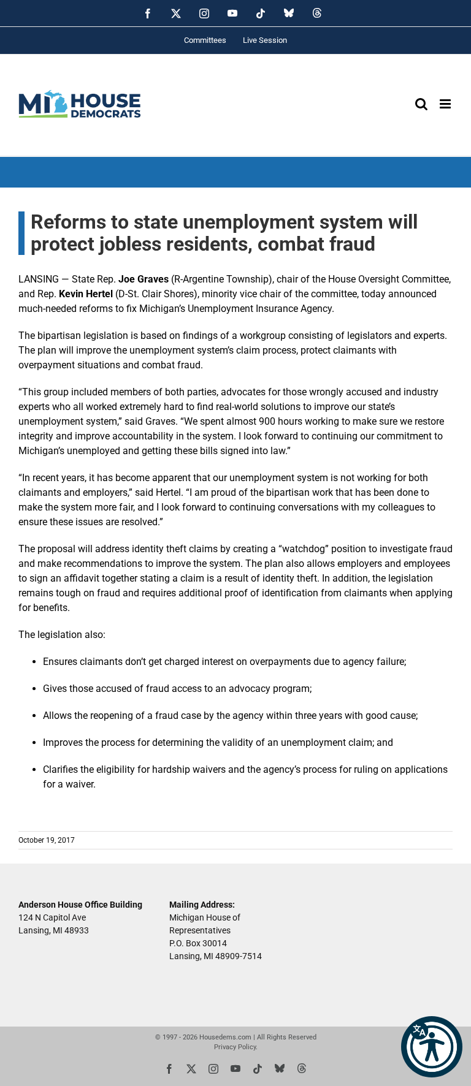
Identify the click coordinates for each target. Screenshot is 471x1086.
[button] (431, 1046)
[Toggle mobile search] (421, 103)
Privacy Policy (235, 1047)
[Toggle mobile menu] (446, 103)
